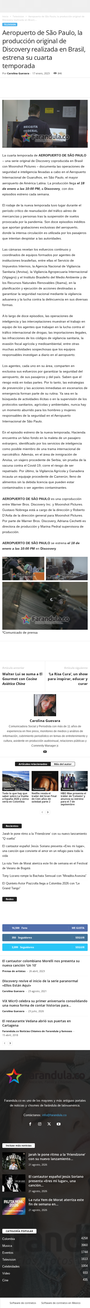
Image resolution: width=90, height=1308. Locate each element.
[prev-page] (42, 812)
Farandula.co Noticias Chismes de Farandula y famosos (37, 1031)
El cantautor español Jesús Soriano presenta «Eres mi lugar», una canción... (56, 1180)
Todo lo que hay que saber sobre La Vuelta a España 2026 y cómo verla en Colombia (15, 797)
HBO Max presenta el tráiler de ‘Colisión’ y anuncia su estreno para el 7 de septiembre (73, 798)
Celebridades (11, 1266)
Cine (5, 1280)
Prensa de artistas (13, 971)
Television (18, 16)
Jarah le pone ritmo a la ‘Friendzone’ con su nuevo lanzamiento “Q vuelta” (44, 836)
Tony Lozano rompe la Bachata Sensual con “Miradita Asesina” (44, 876)
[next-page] (47, 812)
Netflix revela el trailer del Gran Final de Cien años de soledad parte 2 (44, 797)
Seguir (79, 937)
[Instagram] (40, 1124)
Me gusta (78, 928)
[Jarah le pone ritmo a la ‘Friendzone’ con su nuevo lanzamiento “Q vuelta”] (13, 1160)
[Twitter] (17, 90)
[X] (50, 1124)
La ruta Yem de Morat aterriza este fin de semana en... (56, 1202)
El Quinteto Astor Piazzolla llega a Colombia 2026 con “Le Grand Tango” (41, 886)
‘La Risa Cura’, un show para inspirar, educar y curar (68, 679)
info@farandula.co (54, 1115)
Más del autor (63, 764)
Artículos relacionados (33, 764)
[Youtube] (45, 752)
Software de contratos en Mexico (61, 1303)
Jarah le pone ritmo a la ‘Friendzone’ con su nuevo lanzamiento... (57, 1156)
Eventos (7, 1252)
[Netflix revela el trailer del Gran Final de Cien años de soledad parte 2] (45, 781)
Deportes (8, 789)
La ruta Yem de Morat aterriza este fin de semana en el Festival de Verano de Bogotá (44, 866)
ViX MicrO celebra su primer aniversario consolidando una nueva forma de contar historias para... (44, 1003)
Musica (7, 1245)
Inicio (5, 16)
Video (6, 1273)
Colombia (8, 1239)
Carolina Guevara (18, 73)
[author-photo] (45, 705)
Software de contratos (23, 1303)
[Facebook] (7, 90)
